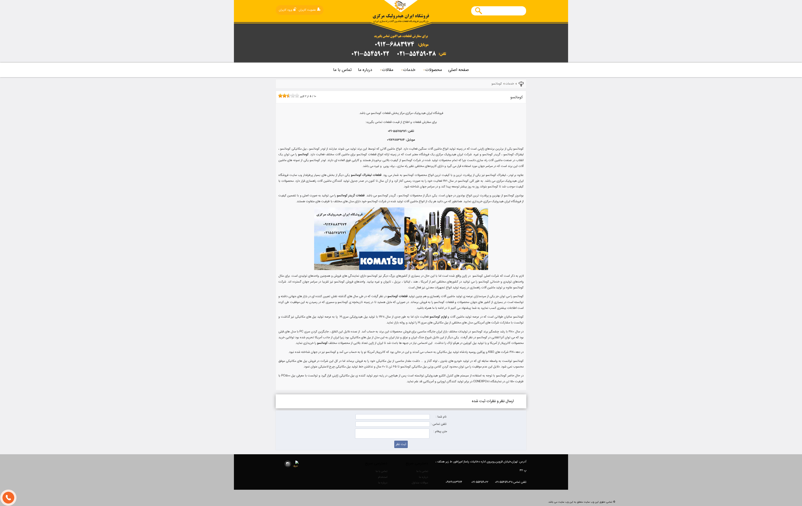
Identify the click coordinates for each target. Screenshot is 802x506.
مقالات (387, 70)
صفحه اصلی (458, 70)
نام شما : (441, 416)
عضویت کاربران (307, 10)
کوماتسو (496, 83)
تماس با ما (342, 70)
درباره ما (365, 70)
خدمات (409, 70)
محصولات (433, 70)
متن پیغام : (440, 431)
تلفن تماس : (439, 424)
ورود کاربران (285, 10)
